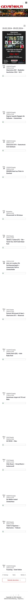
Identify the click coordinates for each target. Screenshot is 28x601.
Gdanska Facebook (10, 594)
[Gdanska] (12, 7)
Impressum (21, 599)
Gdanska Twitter (13, 594)
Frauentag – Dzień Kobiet (14, 570)
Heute (14, 575)
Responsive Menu (26, 2)
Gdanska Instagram (18, 594)
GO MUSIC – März (11, 441)
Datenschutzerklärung (10, 599)
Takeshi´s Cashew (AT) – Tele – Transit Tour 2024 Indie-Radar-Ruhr (15, 242)
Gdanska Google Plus (15, 594)
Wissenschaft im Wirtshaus (14, 215)
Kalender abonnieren (13, 580)
